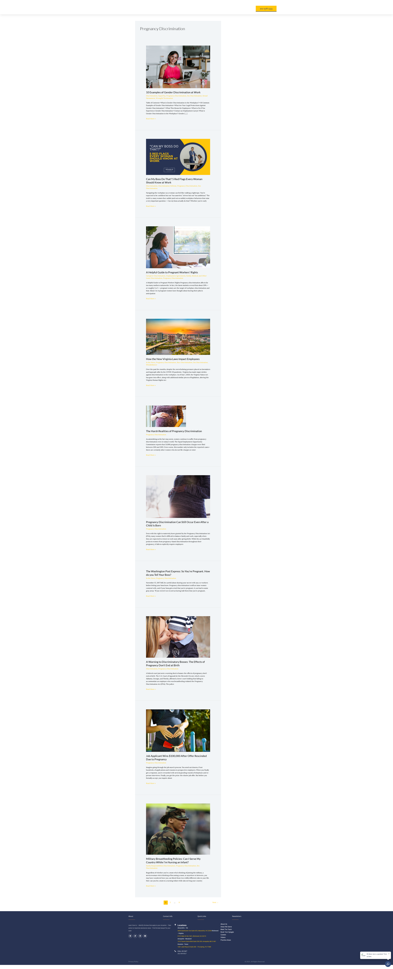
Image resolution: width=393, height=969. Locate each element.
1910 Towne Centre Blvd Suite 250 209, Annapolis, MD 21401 (197, 941)
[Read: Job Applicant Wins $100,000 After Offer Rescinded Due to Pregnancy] (178, 730)
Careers (223, 935)
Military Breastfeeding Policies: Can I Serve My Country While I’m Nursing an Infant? (173, 860)
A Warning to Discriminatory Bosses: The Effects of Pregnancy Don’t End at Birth (175, 663)
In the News (150, 362)
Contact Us (235, 7)
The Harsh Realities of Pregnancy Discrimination (174, 431)
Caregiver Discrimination (155, 276)
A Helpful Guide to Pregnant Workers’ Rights (172, 272)
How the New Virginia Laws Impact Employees (173, 359)
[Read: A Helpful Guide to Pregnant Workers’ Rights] (178, 247)
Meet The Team (226, 929)
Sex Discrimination (194, 96)
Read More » (151, 118)
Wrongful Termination (164, 98)
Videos (223, 937)
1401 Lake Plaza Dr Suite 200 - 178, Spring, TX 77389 (194, 947)
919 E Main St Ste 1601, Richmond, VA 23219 (192, 936)
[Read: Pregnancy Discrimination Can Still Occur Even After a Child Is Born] (178, 496)
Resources (207, 7)
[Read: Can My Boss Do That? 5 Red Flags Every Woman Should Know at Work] (178, 157)
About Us (152, 7)
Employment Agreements (175, 276)
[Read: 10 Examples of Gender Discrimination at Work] (178, 67)
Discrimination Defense (167, 186)
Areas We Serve (226, 927)
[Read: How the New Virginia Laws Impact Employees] (178, 337)
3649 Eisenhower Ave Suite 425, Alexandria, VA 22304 (195, 931)
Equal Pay (161, 96)
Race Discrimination (184, 362)
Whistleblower (151, 365)
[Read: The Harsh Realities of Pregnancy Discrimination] (166, 416)
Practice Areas (226, 940)
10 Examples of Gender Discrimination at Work (173, 92)
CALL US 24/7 (182, 951)
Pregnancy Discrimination (176, 96)
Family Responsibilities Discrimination (160, 866)
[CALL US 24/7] (175, 951)
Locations (179, 7)
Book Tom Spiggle (227, 932)
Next (215, 902)
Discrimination (152, 96)
